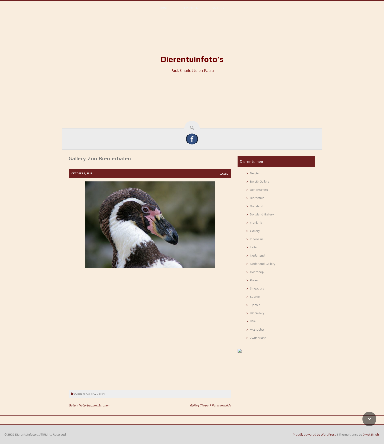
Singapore (257, 288)
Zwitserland (258, 338)
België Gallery (260, 181)
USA (253, 321)
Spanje (255, 296)
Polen (254, 280)
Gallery (218, 8)
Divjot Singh (371, 434)
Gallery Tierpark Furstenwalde (210, 405)
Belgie (254, 173)
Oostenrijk (257, 272)
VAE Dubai (257, 329)
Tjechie (255, 305)
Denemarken (259, 189)
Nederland (257, 255)
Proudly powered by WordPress (314, 434)
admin (224, 174)
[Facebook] (192, 139)
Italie (253, 247)
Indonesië (257, 239)
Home (164, 8)
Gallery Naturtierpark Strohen (89, 405)
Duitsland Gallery (84, 393)
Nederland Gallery (263, 263)
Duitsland (256, 206)
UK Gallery (257, 313)
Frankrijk (256, 222)
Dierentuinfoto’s (192, 59)
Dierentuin (190, 8)
